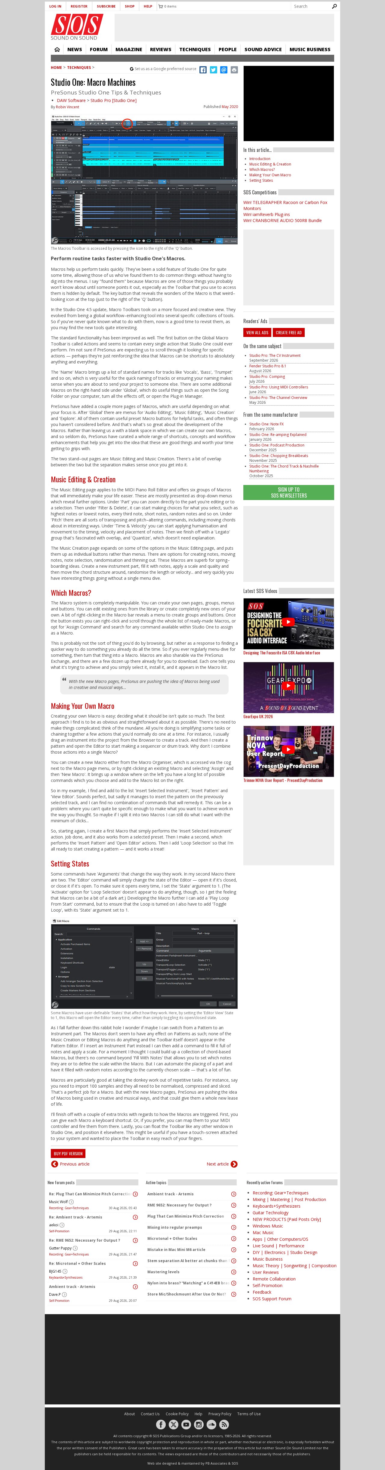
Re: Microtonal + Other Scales (77, 1263)
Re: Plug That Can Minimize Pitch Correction (91, 1194)
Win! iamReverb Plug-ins (266, 214)
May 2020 (230, 106)
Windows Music (268, 1226)
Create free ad (289, 332)
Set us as (165, 68)
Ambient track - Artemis (72, 1286)
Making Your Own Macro (82, 705)
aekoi (53, 1225)
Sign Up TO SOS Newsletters (289, 492)
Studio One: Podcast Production (276, 445)
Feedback (262, 1292)
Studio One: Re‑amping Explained (277, 434)
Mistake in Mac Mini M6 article (176, 1249)
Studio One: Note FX (266, 424)
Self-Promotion (59, 1231)
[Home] (77, 24)
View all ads (257, 332)
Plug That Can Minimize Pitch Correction (185, 1216)
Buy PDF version (68, 1153)
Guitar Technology (270, 1212)
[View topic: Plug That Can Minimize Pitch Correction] (233, 1216)
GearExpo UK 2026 (258, 716)
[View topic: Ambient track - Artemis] (135, 1286)
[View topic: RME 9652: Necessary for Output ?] (233, 1205)
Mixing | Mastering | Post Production (289, 1199)
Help (148, 6)
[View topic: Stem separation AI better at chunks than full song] (233, 1261)
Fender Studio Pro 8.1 (267, 366)
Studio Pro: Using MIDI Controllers (278, 387)
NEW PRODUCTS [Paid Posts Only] (287, 1219)
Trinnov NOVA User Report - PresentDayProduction (282, 780)
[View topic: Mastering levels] (233, 1272)
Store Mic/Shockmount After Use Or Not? (186, 1294)
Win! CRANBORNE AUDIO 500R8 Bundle (282, 220)
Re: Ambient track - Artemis (75, 1217)
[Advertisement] (289, 544)
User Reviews (266, 1272)
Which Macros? (71, 592)
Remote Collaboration (274, 1279)
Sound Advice (263, 49)
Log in (55, 6)
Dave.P (55, 1294)
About (129, 1413)
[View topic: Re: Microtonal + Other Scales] (135, 1263)
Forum (99, 49)
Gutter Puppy (60, 1248)
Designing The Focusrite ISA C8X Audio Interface (281, 652)
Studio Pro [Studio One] (114, 100)
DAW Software (71, 100)
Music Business (310, 49)
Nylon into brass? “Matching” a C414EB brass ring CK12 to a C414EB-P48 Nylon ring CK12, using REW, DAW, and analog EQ (189, 1283)
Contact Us (150, 1413)
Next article (218, 1164)
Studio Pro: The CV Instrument (274, 355)
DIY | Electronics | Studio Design (285, 1252)
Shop (129, 6)
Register (79, 6)
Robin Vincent (67, 107)
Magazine (129, 49)
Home (57, 49)
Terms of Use (249, 1413)
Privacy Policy (219, 1413)
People (228, 49)
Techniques (195, 49)
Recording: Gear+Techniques (69, 1208)
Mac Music (263, 1232)
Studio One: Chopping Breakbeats (278, 455)
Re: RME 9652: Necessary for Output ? (84, 1240)
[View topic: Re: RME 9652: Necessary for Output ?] (135, 1240)
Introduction (259, 158)
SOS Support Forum (272, 1299)
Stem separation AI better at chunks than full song (189, 1260)
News (74, 49)
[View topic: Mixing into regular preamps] (233, 1227)
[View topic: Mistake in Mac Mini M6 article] (233, 1249)
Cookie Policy (177, 1413)
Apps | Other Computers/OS (280, 1239)
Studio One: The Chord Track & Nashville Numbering (284, 469)
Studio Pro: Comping (267, 376)
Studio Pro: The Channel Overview (278, 397)
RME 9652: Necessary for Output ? (179, 1205)
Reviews (160, 49)
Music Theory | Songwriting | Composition (295, 1265)
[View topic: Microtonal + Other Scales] (233, 1238)
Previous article (75, 1164)
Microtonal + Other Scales (172, 1238)
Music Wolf (58, 1201)
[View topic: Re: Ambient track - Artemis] (135, 1217)
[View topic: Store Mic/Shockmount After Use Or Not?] (233, 1294)
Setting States (70, 863)
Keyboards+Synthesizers (65, 1277)
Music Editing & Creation (83, 479)
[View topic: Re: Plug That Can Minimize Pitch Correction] (135, 1194)
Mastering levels (163, 1271)
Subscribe (106, 6)
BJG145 (55, 1271)
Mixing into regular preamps (174, 1227)
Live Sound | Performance (278, 1246)
